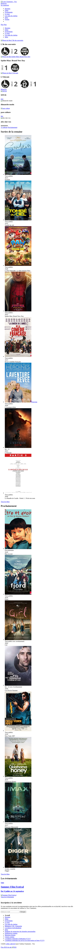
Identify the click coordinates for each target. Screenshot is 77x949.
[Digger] (18, 867)
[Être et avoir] (18, 548)
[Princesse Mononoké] (18, 822)
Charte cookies (9, 937)
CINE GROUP (10, 944)
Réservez (4, 3)
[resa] (4, 91)
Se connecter (5, 5)
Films (6, 10)
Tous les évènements (7, 897)
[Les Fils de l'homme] (18, 685)
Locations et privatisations (13, 928)
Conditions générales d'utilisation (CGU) (18, 939)
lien (2, 116)
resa (2, 99)
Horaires (7, 8)
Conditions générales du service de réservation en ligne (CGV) (24, 940)
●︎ (1, 125)
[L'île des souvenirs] (12, 40)
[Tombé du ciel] (18, 220)
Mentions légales (10, 935)
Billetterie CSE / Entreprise (13, 926)
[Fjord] (18, 594)
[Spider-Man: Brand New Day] (15, 57)
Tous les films (5, 502)
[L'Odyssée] (9, 73)
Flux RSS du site (6, 947)
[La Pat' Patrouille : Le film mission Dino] (18, 265)
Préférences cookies (11, 933)
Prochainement (12, 127)
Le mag (7, 14)
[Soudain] (18, 174)
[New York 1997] (18, 730)
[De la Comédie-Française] (18, 356)
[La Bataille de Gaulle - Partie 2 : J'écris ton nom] (18, 493)
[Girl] (18, 639)
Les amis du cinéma (11, 16)
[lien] (5, 108)
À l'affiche (4, 127)
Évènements (9, 12)
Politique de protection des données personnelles (20, 931)
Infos (6, 17)
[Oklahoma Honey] (18, 776)
